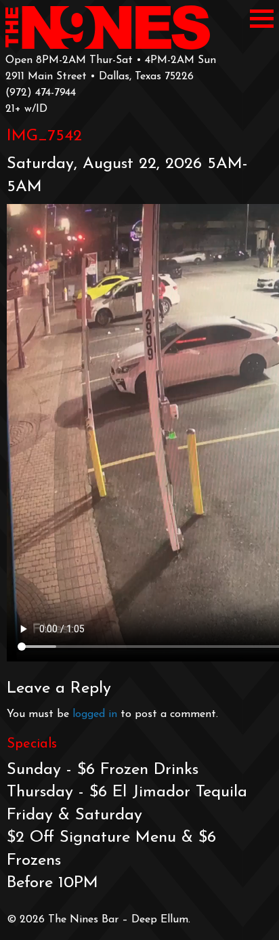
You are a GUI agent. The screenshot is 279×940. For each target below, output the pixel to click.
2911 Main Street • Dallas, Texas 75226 (99, 76)
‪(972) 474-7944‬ (40, 92)
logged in (94, 714)
